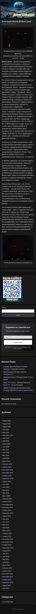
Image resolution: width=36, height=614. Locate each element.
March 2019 (6, 444)
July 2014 (5, 519)
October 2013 (6, 545)
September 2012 (7, 582)
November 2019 (7, 435)
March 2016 (6, 461)
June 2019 (5, 438)
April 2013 (5, 562)
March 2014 (6, 530)
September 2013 (7, 548)
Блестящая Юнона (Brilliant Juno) (16, 21)
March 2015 (6, 496)
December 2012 (7, 574)
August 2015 (6, 481)
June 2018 (5, 447)
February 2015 (7, 499)
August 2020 (6, 426)
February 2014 (7, 533)
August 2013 (6, 551)
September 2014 (7, 513)
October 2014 (6, 510)
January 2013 (6, 571)
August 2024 (6, 424)
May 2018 (5, 449)
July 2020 (5, 429)
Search (4, 307)
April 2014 (5, 527)
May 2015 (5, 490)
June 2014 (5, 522)
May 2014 (5, 525)
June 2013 (5, 556)
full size (29, 262)
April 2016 (5, 458)
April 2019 (5, 441)
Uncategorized (8, 602)
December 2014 (7, 504)
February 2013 (7, 568)
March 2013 (6, 565)
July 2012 (5, 588)
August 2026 (6, 421)
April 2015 (5, 493)
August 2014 (6, 516)
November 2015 (7, 473)
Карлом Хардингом (24, 71)
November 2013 (7, 542)
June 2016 (5, 452)
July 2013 (5, 553)
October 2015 (6, 476)
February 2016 (7, 464)
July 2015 (5, 484)
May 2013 (5, 559)
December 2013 (7, 539)
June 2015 (5, 487)
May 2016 (5, 455)
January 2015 (6, 501)
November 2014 (7, 507)
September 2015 (7, 478)
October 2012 (6, 579)
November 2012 (7, 576)
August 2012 (6, 585)
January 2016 (6, 467)
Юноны (15, 74)
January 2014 (6, 536)
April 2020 (5, 432)
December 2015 (7, 470)
